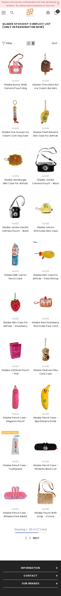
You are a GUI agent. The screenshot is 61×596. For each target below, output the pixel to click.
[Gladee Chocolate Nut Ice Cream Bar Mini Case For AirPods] (46, 64)
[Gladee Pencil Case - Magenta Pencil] (15, 397)
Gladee (15, 80)
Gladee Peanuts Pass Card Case (45, 372)
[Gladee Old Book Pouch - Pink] (15, 349)
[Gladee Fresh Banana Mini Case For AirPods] (46, 111)
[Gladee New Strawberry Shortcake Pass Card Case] (46, 302)
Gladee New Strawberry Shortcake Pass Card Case (45, 324)
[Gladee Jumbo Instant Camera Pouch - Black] (15, 207)
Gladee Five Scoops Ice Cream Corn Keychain (15, 134)
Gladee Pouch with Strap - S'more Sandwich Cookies (45, 514)
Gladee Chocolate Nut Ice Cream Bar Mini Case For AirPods (45, 86)
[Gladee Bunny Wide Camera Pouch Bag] (15, 64)
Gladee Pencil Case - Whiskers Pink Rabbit (15, 514)
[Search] (12, 13)
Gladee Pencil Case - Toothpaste (15, 467)
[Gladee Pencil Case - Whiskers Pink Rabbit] (15, 492)
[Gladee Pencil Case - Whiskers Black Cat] (46, 445)
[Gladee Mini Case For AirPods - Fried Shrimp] (46, 254)
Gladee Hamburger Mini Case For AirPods (15, 181)
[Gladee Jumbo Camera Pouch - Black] (46, 159)
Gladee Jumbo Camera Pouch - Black (45, 181)
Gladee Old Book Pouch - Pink (15, 372)
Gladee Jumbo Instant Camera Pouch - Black (15, 229)
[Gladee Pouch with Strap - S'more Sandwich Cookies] (46, 492)
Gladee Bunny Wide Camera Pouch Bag (15, 86)
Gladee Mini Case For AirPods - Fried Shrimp (45, 276)
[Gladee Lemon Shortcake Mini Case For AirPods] (46, 207)
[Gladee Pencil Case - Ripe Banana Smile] (46, 397)
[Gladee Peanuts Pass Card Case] (46, 349)
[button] (29, 43)
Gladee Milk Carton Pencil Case (15, 276)
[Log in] (48, 13)
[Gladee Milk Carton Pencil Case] (15, 254)
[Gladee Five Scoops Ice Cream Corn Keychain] (15, 111)
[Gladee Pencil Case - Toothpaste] (15, 445)
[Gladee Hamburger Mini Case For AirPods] (15, 159)
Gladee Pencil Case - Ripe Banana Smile (45, 419)
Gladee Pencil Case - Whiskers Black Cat (45, 467)
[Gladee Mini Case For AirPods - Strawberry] (15, 302)
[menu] (4, 13)
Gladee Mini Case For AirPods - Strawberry (15, 324)
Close (58, 4)
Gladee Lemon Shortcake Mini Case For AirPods (46, 229)
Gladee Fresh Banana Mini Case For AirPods (45, 134)
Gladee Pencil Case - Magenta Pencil (15, 419)
